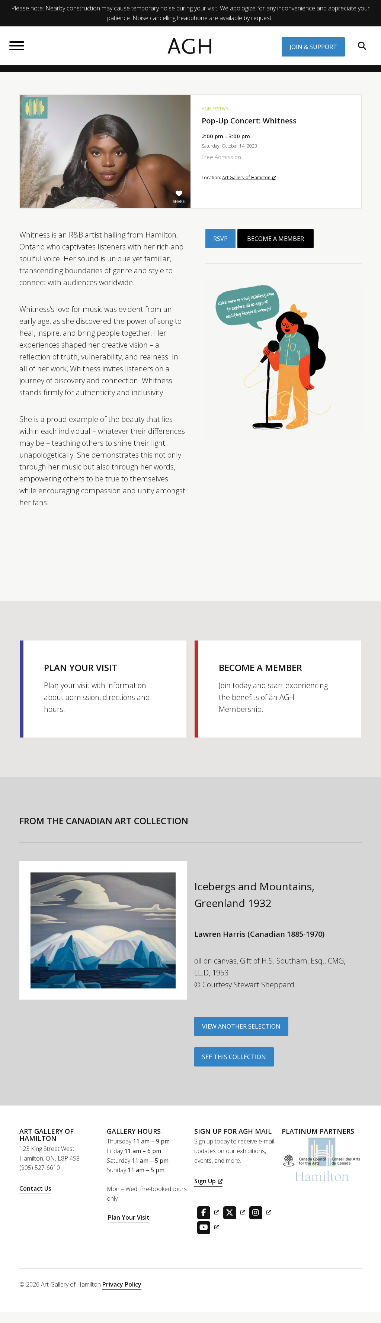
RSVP (220, 239)
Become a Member (275, 239)
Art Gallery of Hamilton (246, 177)
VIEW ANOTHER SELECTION (241, 1026)
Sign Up (205, 1181)
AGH (190, 46)
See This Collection (234, 1057)
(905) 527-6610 (39, 1168)
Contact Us (35, 1188)
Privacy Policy (121, 1284)
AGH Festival (216, 109)
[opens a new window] (206, 1212)
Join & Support (313, 47)
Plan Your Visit (129, 1217)
